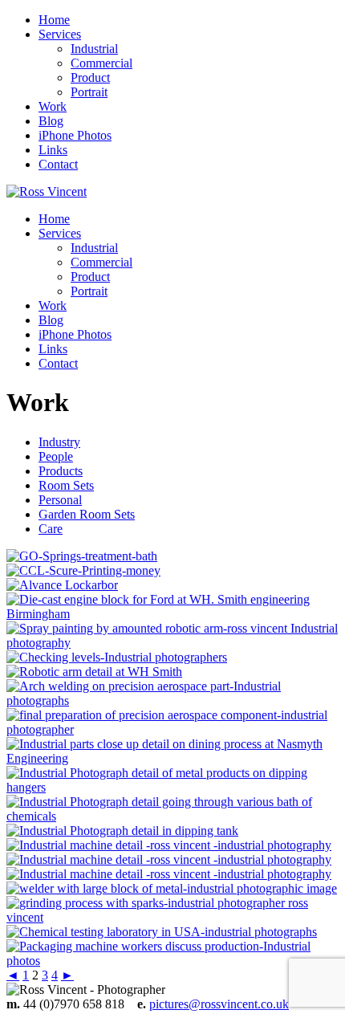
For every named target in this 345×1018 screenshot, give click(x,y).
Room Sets (66, 485)
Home (54, 19)
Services (60, 34)
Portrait (89, 92)
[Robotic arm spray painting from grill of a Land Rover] (172, 642)
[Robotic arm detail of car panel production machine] (94, 671)
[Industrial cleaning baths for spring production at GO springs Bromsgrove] (81, 556)
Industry (59, 442)
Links (53, 150)
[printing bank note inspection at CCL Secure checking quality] (83, 570)
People (56, 456)
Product (90, 77)
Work (53, 106)
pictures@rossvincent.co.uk (219, 1004)
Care (51, 528)
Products (61, 471)
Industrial (94, 48)
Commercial (101, 63)
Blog (51, 121)
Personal (60, 500)
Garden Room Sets (87, 514)
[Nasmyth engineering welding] (172, 700)
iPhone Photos (75, 135)
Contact (58, 164)
